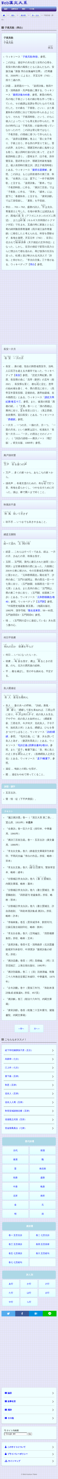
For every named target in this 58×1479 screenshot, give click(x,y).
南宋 (42, 1196)
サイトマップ (14, 1461)
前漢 (42, 1150)
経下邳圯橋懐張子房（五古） (19, 1050)
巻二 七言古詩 (42, 1235)
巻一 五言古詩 (15, 1235)
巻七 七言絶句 (15, 1262)
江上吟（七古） (12, 1067)
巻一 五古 (35, 15)
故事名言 (14, 9)
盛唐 (42, 1177)
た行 (11, 1293)
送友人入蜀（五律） (14, 1102)
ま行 (47, 1293)
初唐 (15, 1177)
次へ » (36, 1028)
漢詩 (23, 9)
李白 (32, 264)
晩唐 (42, 1186)
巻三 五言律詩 (15, 1244)
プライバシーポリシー (18, 1454)
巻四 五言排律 (42, 1244)
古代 (15, 1150)
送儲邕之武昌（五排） (16, 1119)
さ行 (47, 1284)
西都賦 (11, 419)
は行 (29, 1293)
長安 (17, 375)
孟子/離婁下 (43, 758)
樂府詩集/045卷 (21, 94)
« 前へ (21, 1028)
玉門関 (41, 601)
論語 (5, 9)
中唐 (15, 1186)
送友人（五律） (12, 1093)
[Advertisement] (29, 307)
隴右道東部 (34, 610)
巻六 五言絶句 (42, 1253)
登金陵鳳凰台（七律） (16, 1128)
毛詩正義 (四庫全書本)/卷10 (33, 745)
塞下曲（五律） (12, 1076)
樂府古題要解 (39, 169)
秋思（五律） (11, 1085)
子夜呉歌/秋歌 (30, 56)
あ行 (11, 1284)
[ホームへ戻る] (14, 3)
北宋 (15, 1196)
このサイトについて (16, 1447)
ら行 (29, 1302)
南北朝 (42, 1168)
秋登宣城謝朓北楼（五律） (18, 1111)
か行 (29, 1284)
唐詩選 (23, 15)
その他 (31, 9)
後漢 (15, 1159)
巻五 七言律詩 (15, 1253)
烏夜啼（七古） (12, 1059)
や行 (11, 1302)
